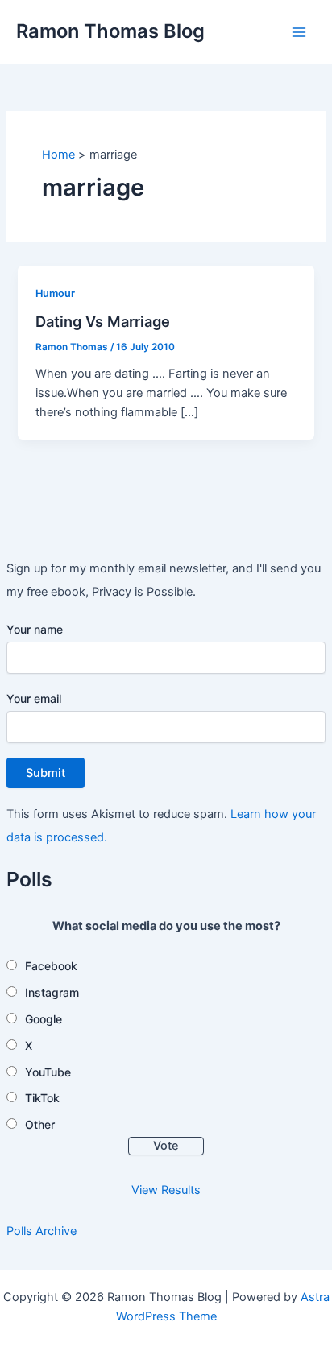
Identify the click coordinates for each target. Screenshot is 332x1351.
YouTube (48, 1072)
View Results (166, 1190)
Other (40, 1124)
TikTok (42, 1098)
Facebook (51, 966)
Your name (34, 629)
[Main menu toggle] (299, 32)
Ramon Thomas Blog (110, 31)
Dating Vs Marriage (102, 321)
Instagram (52, 992)
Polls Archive (41, 1231)
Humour (55, 293)
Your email (33, 698)
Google (43, 1019)
